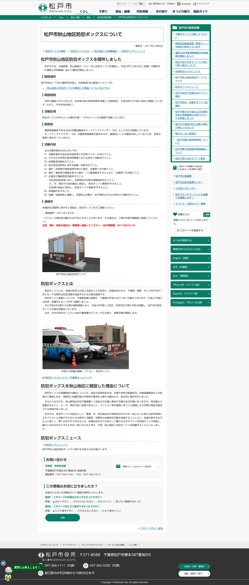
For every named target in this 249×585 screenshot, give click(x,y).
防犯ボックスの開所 (55, 51)
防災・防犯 (75, 17)
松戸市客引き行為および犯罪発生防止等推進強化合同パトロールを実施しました (191, 115)
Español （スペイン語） (186, 293)
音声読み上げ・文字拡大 (164, 4)
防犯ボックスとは (80, 51)
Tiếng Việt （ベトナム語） (187, 285)
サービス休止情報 (116, 545)
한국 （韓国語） (181, 276)
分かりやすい (62, 501)
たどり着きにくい (111, 511)
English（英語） (181, 258)
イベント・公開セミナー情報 (190, 204)
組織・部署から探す (193, 574)
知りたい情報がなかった (128, 501)
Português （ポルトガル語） (188, 302)
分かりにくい (105, 501)
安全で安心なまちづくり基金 (190, 158)
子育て (103, 11)
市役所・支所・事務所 (194, 567)
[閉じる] (3, 563)
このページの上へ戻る (151, 528)
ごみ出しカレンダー (185, 188)
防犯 (88, 17)
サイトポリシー (70, 545)
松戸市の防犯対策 (104, 17)
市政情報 (142, 11)
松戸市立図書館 (183, 176)
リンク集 (133, 545)
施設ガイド (200, 11)
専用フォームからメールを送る (137, 467)
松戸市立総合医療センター (189, 182)
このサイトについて (49, 545)
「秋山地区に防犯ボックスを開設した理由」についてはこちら (77, 88)
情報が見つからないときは (187, 249)
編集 (208, 214)
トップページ (46, 17)
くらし (84, 11)
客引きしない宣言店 (185, 134)
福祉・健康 (123, 11)
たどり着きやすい (64, 511)
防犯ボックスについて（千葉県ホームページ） (69, 377)
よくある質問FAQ (182, 240)
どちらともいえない (83, 501)
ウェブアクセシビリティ (92, 545)
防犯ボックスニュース (133, 51)
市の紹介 (161, 11)
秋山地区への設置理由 (105, 51)
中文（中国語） (181, 267)
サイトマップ (203, 4)
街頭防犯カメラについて (188, 71)
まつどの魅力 (181, 11)
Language (186, 4)
